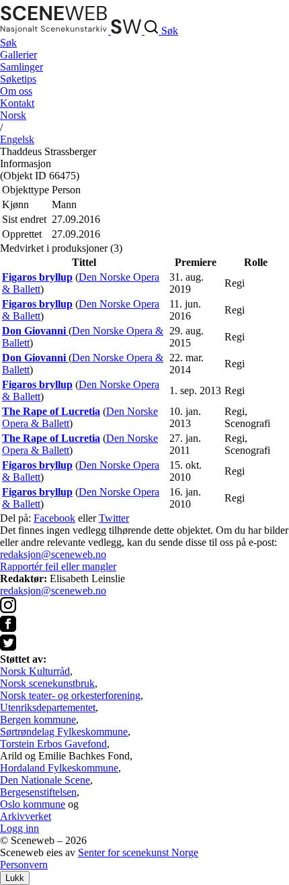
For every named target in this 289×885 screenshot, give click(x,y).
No (13, 115)
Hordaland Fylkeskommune (59, 768)
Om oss (16, 91)
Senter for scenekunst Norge (138, 852)
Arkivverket (25, 816)
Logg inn (19, 828)
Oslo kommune (32, 804)
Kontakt (17, 103)
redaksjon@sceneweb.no (53, 554)
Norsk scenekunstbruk (47, 683)
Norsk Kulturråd (35, 671)
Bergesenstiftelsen (38, 792)
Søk (8, 42)
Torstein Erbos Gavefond (53, 743)
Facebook (54, 518)
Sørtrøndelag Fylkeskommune (64, 731)
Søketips (18, 79)
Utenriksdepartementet (47, 707)
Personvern (24, 864)
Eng (17, 139)
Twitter (114, 518)
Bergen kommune (38, 719)
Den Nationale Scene (45, 780)
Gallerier (18, 54)
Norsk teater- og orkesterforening (70, 695)
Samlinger (21, 67)
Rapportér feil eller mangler (58, 566)
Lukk (14, 878)
